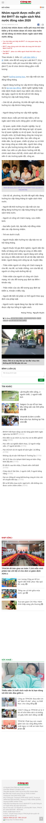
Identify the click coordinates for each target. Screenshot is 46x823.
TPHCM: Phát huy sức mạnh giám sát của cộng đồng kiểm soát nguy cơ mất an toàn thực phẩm (30, 725)
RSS (42, 7)
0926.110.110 (13, 817)
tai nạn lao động (14, 88)
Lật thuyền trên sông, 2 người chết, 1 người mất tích (31, 394)
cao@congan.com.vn (13, 811)
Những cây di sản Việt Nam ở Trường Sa (19, 456)
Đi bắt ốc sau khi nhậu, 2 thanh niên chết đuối (21, 465)
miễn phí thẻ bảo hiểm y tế (18, 320)
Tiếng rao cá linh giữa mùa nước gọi (29, 591)
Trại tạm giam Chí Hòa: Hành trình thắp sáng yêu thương (30, 603)
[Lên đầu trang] (41, 819)
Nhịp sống (7, 538)
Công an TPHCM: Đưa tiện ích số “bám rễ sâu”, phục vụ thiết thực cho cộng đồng (30, 701)
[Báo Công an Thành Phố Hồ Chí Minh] (25, 2)
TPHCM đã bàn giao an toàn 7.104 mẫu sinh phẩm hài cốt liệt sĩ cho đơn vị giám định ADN (22, 571)
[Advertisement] (23, 513)
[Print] (43, 24)
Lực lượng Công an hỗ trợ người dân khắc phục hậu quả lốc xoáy (30, 581)
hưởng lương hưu (17, 77)
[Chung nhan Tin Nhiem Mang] (13, 819)
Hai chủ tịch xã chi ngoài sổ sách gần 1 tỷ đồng (21, 450)
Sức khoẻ (7, 660)
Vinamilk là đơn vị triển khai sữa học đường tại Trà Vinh (32, 419)
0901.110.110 (22, 817)
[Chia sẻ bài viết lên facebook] (38, 24)
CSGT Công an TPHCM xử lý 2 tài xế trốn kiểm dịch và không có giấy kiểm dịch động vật (31, 712)
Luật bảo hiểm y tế (17, 318)
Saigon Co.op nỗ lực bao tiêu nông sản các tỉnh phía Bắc (32, 407)
